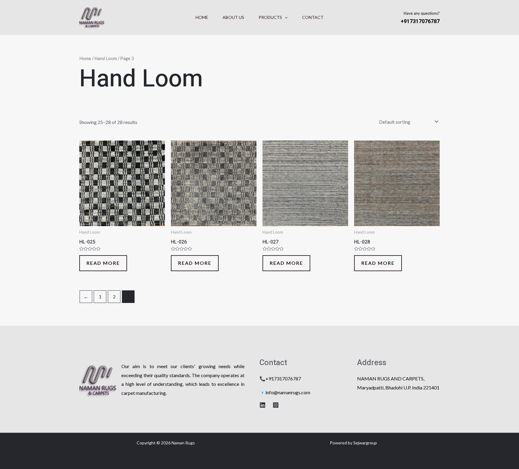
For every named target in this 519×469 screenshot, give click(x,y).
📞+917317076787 (280, 378)
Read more (103, 263)
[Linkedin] (263, 405)
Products (270, 17)
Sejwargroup (365, 442)
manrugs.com (296, 392)
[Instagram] (276, 405)
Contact (312, 17)
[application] (284, 17)
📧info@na (271, 392)
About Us (233, 17)
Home (202, 17)
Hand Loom (105, 58)
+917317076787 (420, 21)
